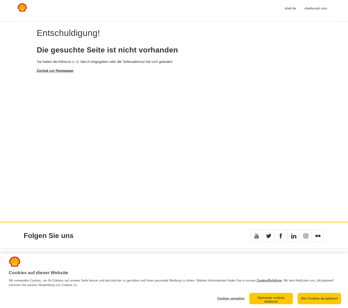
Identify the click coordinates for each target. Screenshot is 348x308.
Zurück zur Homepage (55, 71)
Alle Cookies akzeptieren (319, 298)
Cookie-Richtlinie (269, 280)
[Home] (22, 11)
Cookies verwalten (231, 298)
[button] (256, 236)
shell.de (290, 8)
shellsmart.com (315, 8)
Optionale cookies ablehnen (271, 299)
